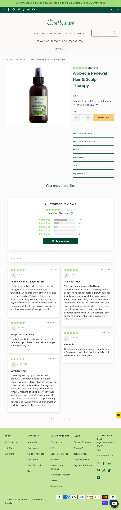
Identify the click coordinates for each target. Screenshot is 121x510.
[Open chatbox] (114, 504)
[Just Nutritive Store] (60, 22)
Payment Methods (82, 465)
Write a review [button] (60, 241)
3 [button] (61, 419)
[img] (18, 270)
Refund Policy (80, 453)
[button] (41, 34)
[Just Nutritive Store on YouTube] (33, 9)
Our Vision (32, 459)
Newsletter (56, 486)
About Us (32, 442)
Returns (54, 459)
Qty (74, 111)
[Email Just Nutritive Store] (3, 9)
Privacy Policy (80, 448)
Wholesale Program (60, 474)
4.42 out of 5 (68, 209)
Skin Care (9, 453)
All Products (11, 442)
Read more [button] (77, 319)
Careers (54, 480)
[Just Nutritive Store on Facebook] (8, 9)
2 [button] (56, 419)
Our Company (34, 448)
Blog (29, 471)
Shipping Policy (81, 459)
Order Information (59, 453)
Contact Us (56, 442)
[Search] (114, 33)
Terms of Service (82, 442)
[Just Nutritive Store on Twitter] (28, 9)
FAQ (52, 448)
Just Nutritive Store (23, 499)
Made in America (35, 453)
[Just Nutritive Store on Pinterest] (18, 9)
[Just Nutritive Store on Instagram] (13, 9)
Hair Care (9, 448)
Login (116, 9)
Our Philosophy (35, 465)
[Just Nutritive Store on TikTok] (23, 9)
